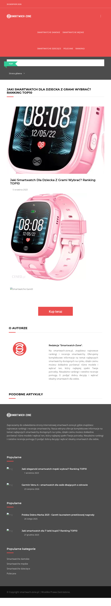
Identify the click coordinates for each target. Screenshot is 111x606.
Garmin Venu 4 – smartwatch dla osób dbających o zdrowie (55, 485)
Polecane (68, 48)
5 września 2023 (20, 190)
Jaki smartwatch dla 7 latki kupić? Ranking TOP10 (49, 531)
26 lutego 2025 (30, 518)
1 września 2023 (31, 473)
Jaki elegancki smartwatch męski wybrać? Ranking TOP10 (54, 469)
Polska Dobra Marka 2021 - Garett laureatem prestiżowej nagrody (58, 515)
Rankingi (80, 48)
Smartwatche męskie (73, 32)
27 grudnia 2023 (31, 534)
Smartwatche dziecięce (49, 48)
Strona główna (15, 73)
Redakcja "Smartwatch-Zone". (65, 345)
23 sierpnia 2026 (31, 489)
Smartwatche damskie (48, 32)
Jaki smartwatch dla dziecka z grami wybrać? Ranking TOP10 (52, 181)
